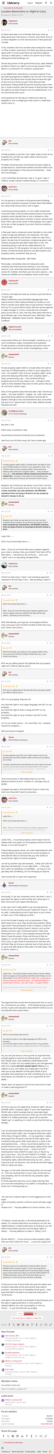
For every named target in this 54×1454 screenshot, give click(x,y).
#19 (51, 1102)
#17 (51, 965)
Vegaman (6, 15)
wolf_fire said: (8, 970)
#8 (52, 456)
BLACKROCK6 (47, 1424)
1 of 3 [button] (20, 1313)
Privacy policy (30, 1451)
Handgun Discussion (12, 1340)
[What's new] (46, 3)
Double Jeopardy (12, 1352)
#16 (51, 892)
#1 (52, 30)
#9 (52, 511)
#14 (51, 746)
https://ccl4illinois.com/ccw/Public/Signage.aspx (22, 299)
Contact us (6, 1451)
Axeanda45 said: (9, 461)
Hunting (8, 1374)
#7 (52, 420)
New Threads (7, 1331)
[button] (2, 1448)
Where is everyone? (13, 1361)
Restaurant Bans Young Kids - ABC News (18, 258)
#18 (51, 1026)
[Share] (48, 30)
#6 (52, 364)
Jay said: (6, 516)
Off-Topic (8, 1366)
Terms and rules (17, 1451)
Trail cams (9, 1369)
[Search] (51, 3)
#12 (51, 643)
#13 (51, 681)
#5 (52, 336)
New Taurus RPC (12, 1335)
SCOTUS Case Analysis (14, 1344)
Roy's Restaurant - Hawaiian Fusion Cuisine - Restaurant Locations (26, 318)
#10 (51, 573)
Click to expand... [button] (27, 772)
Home (45, 1451)
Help (39, 1451)
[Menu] (3, 2)
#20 (51, 1257)
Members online (9, 1381)
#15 (51, 807)
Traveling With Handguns (14, 1349)
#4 (52, 290)
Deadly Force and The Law (14, 1357)
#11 (51, 595)
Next (27, 1313)
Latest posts (7, 1395)
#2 (52, 150)
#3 (52, 196)
